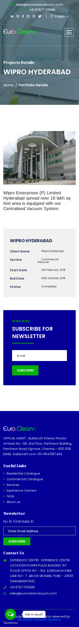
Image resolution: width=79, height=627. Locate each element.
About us (13, 501)
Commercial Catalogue (25, 479)
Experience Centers (21, 490)
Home (8, 85)
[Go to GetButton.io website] (11, 622)
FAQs (10, 496)
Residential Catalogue (23, 473)
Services (13, 484)
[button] (69, 32)
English (59, 16)
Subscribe (16, 541)
